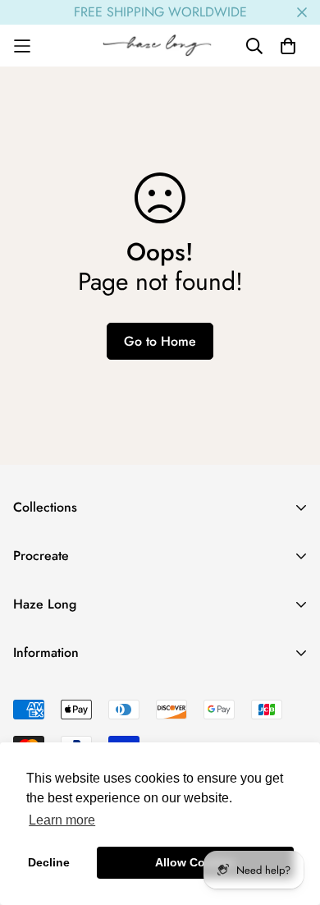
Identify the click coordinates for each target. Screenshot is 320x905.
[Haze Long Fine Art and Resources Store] (160, 46)
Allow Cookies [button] (195, 862)
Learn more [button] (62, 820)
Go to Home (160, 341)
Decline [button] (49, 862)
